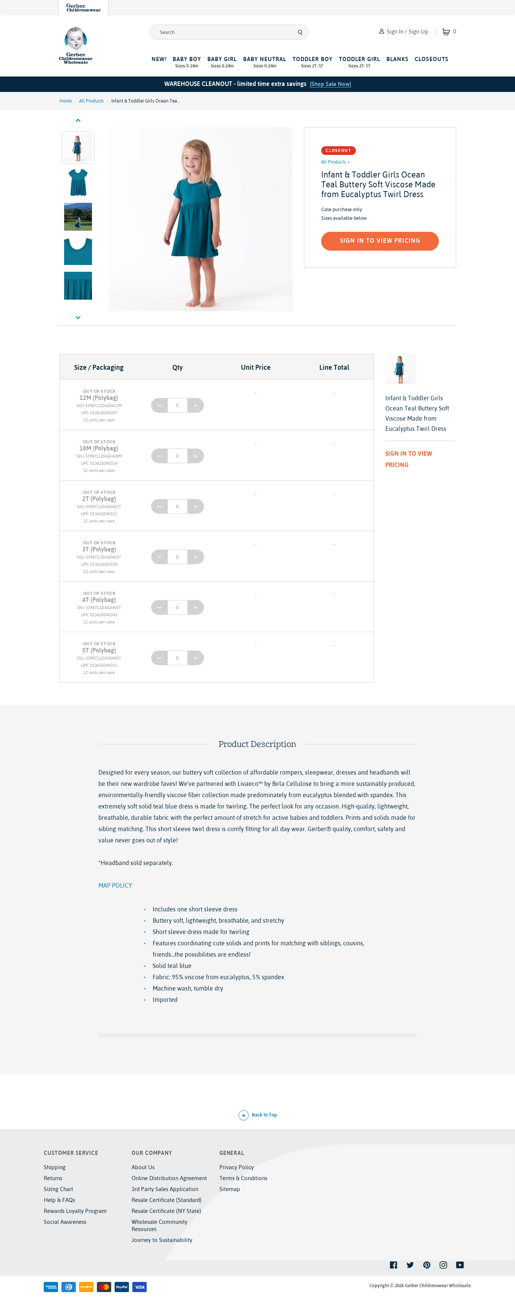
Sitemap (229, 1189)
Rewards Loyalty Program (75, 1211)
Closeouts (432, 59)
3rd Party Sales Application (165, 1189)
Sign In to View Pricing (380, 240)
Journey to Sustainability (162, 1240)
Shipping (55, 1167)
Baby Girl (222, 62)
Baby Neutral (264, 62)
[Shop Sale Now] (330, 84)
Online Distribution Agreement (169, 1178)
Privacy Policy (236, 1167)
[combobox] (228, 32)
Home (66, 101)
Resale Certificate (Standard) (167, 1200)
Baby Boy (187, 62)
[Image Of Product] (201, 219)
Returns (53, 1178)
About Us (143, 1167)
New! (159, 59)
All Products (91, 101)
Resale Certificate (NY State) (166, 1211)
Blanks (397, 59)
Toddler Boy (313, 62)
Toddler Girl (359, 62)
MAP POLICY (115, 885)
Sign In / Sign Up (406, 31)
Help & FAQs (59, 1200)
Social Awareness (65, 1222)
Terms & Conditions (243, 1178)
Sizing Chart (58, 1189)
